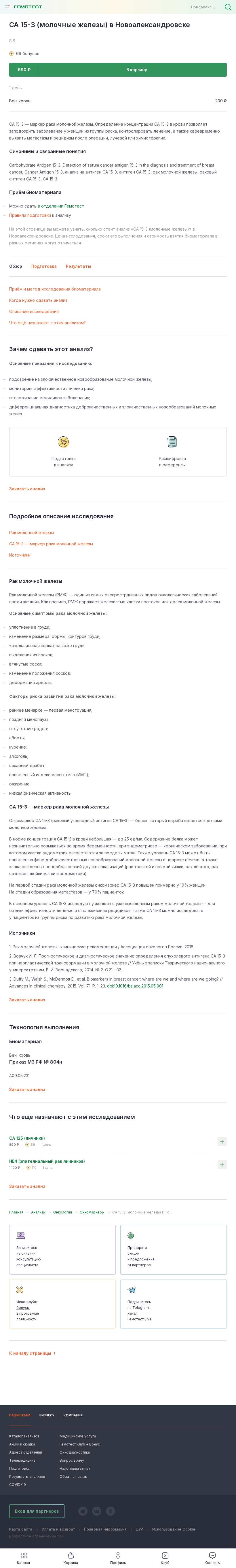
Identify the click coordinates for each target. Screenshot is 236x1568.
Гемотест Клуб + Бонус (79, 1444)
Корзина (71, 1563)
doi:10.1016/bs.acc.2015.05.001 (135, 985)
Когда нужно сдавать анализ (38, 300)
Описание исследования (34, 311)
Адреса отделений (25, 1452)
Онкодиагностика (75, 1452)
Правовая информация (105, 1529)
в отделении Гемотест (61, 205)
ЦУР (139, 1529)
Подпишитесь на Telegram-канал (139, 1310)
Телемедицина (22, 1460)
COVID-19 (17, 1484)
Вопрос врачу (72, 1460)
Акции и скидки (22, 1444)
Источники (20, 555)
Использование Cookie (173, 1529)
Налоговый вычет (75, 1468)
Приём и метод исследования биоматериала (55, 289)
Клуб (165, 1563)
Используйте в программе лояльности (27, 1310)
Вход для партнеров (37, 1511)
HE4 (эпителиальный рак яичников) (47, 1161)
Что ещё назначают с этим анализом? (47, 322)
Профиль (118, 1563)
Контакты (212, 1563)
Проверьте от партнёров (141, 1256)
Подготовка (19, 1468)
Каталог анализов (24, 1436)
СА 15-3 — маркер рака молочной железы (51, 543)
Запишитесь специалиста (28, 1256)
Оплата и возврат (58, 1529)
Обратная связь (73, 1476)
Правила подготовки (30, 215)
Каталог (24, 1563)
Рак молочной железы (31, 532)
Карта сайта (20, 1529)
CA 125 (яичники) (27, 1138)
